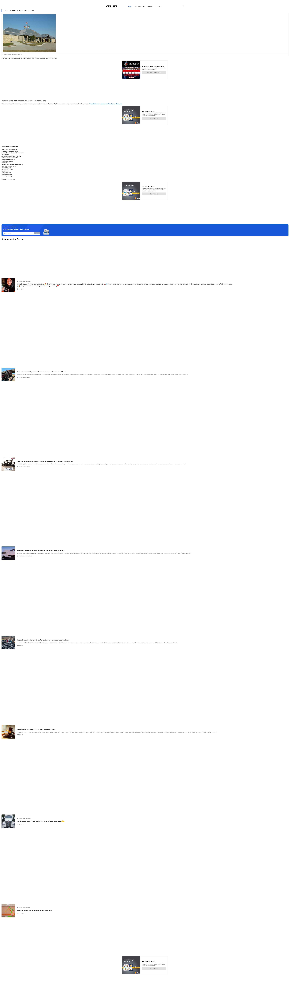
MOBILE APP (141, 6)
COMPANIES (150, 6)
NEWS (129, 6)
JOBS (135, 6)
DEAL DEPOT (158, 6)
